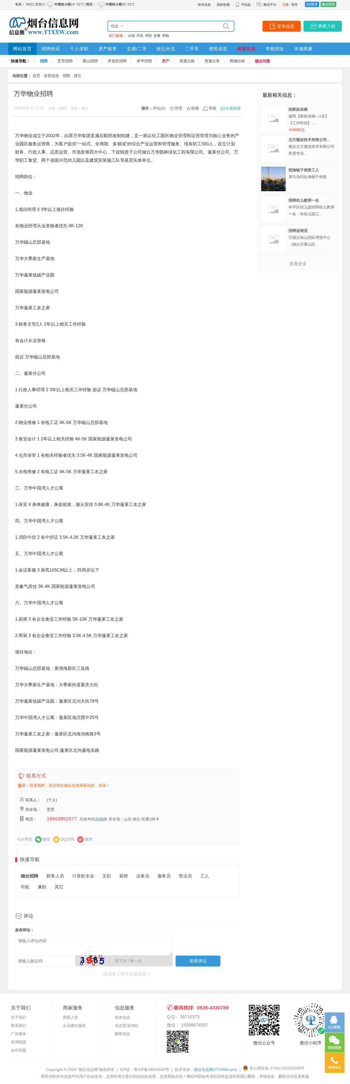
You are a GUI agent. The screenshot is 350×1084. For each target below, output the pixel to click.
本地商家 (303, 48)
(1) (101, 819)
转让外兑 (166, 48)
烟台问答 (262, 61)
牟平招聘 (144, 61)
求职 (148, 36)
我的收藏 (223, 5)
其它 (77, 75)
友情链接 (18, 1042)
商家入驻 (327, 26)
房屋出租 (187, 61)
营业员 (185, 876)
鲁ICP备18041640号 (151, 1069)
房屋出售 (212, 61)
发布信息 (285, 26)
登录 (294, 5)
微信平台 (269, 5)
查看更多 (298, 263)
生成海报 (233, 108)
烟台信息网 (215, 1069)
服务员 (164, 876)
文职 (106, 876)
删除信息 (122, 1034)
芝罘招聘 (65, 61)
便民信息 (218, 48)
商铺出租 (237, 61)
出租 (131, 36)
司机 (140, 36)
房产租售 (107, 48)
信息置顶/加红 (127, 1025)
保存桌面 (204, 5)
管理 (178, 108)
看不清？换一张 (128, 961)
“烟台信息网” (88, 1069)
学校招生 (275, 48)
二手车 (192, 48)
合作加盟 (18, 1050)
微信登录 (328, 4)
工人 (204, 876)
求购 (165, 36)
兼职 (42, 887)
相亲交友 (246, 48)
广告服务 (18, 1034)
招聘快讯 (51, 48)
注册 (285, 5)
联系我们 (18, 1025)
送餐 (157, 36)
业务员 (142, 876)
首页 (36, 75)
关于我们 (18, 1017)
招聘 (44, 61)
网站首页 (22, 48)
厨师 (123, 876)
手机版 (246, 5)
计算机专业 (83, 876)
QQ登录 (312, 4)
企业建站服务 (74, 1025)
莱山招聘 (90, 61)
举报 (212, 108)
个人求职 (79, 48)
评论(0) (159, 108)
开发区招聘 (117, 61)
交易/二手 (137, 48)
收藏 (195, 108)
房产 (166, 61)
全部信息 (51, 75)
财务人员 (55, 876)
